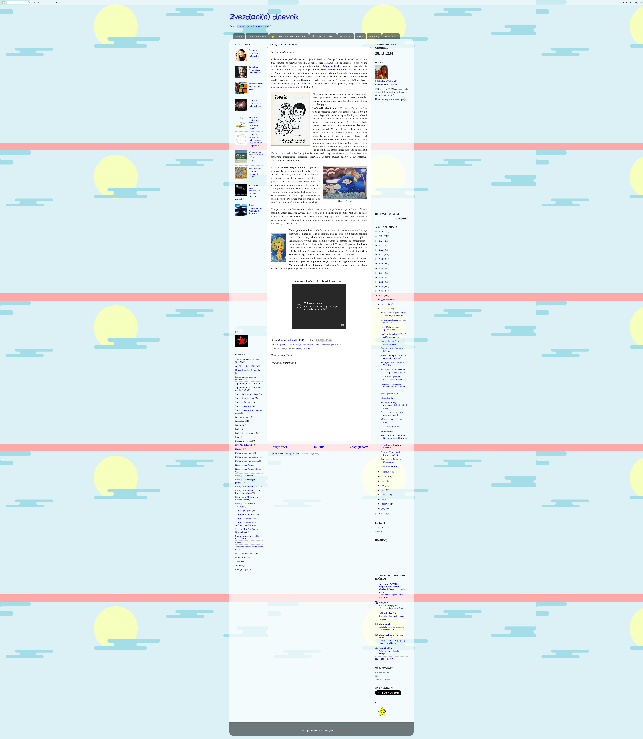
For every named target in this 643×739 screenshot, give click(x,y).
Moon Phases (381, 531)
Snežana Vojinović (387, 81)
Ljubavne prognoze (244, 432)
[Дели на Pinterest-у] (330, 340)
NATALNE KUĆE (243, 444)
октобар (385, 308)
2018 (381, 268)
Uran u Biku (241, 557)
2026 (381, 231)
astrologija (240, 565)
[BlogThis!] (321, 340)
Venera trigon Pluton (331, 344)
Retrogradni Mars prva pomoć (245, 481)
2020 (381, 258)
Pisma (360, 36)
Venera (238, 561)
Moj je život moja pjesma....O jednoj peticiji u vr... (394, 405)
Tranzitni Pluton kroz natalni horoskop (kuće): (254, 123)
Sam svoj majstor (257, 36)
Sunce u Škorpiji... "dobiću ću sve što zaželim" (393, 356)
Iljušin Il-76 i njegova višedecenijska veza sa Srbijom (392, 607)
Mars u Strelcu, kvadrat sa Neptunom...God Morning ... (394, 438)
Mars (237, 436)
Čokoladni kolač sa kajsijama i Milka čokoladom (392, 628)
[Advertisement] (245, 274)
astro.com (379, 527)
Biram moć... (387, 430)
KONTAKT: (391, 36)
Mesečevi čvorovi (243, 440)
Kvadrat (239, 424)
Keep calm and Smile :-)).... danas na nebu (393, 342)
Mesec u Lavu (292, 344)
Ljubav (282, 344)
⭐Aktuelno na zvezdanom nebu (289, 36)
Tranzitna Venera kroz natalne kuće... (255, 69)
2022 (381, 249)
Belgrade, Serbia (306, 348)
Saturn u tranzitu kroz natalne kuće (255, 53)
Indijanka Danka (387, 613)
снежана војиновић (383, 673)
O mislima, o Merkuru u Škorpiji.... (392, 446)
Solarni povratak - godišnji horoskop (247, 537)
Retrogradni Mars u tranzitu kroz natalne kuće (248, 491)
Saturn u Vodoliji (243, 518)
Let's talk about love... (391, 426)
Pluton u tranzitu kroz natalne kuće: (255, 103)
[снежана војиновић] (376, 676)
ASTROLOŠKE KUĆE (246, 365)
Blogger (338, 730)
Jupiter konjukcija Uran (246, 383)
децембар (386, 299)
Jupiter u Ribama (243, 402)
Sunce (238, 542)
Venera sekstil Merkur (310, 344)
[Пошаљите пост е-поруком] (311, 339)
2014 (381, 286)
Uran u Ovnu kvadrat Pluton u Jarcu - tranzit (256, 156)
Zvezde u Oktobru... (390, 466)
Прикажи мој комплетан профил (391, 99)
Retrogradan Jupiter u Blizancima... (391, 460)
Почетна (318, 447)
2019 (381, 263)
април (384, 494)
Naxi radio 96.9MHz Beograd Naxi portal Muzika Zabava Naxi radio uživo (392, 588)
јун (383, 485)
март (384, 499)
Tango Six (383, 602)
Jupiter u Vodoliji (243, 406)
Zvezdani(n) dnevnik (263, 17)
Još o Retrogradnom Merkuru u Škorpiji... (256, 209)
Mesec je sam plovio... (391, 393)
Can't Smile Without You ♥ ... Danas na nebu (393, 335)
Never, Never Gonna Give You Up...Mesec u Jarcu (393, 371)
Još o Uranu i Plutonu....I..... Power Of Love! (255, 172)
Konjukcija (240, 420)
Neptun (238, 448)
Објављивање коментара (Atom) (303, 453)
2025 (381, 236)
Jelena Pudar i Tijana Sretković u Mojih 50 (392, 596)
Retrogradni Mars (243, 475)
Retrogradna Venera (244, 464)
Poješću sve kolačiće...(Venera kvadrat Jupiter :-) (393, 386)
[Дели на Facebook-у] (327, 340)
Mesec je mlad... (388, 397)
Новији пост (278, 447)
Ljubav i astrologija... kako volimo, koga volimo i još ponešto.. (255, 140)
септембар (386, 471)
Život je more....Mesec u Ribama (392, 349)
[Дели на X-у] (324, 340)
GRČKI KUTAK (387, 659)
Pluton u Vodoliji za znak (247, 460)
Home (239, 36)
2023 (381, 245)
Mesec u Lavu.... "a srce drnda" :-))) (391, 420)
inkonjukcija (241, 569)
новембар (386, 304)
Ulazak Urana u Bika (245, 553)
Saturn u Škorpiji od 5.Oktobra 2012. (390, 453)
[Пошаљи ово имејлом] (317, 340)
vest (304, 59)
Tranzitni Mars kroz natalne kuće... (256, 86)
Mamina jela (385, 624)
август (384, 476)
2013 (381, 290)
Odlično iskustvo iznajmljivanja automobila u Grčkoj (392, 642)
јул (383, 480)
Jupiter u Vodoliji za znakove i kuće (248, 411)
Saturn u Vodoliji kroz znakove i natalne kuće (245, 523)
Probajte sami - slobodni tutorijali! (389, 652)
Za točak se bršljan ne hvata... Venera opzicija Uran (394, 314)
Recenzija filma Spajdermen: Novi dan (391, 617)
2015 (381, 281)
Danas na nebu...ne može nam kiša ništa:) (392, 413)
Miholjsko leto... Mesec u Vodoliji (392, 363)
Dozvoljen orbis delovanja (247, 370)
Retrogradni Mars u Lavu (247, 486)
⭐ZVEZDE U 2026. (323, 36)
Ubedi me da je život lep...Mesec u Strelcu (391, 378)
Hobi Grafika (385, 648)
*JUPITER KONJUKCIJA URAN (247, 360)
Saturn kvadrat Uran (244, 514)
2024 (381, 240)
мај (383, 490)
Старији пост (359, 447)
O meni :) (374, 36)
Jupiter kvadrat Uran (244, 398)
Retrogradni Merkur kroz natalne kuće (247, 498)
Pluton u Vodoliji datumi (246, 456)
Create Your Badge (382, 679)
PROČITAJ (345, 36)
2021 (381, 254)
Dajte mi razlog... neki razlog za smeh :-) (394, 321)
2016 (381, 277)
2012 (381, 295)
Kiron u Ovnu (241, 416)
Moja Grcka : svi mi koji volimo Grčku (391, 636)
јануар (384, 508)
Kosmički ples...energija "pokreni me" (392, 328)
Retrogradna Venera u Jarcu (248, 468)
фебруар (385, 503)
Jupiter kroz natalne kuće (246, 394)
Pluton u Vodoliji (243, 452)
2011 (381, 513)
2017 (381, 272)
